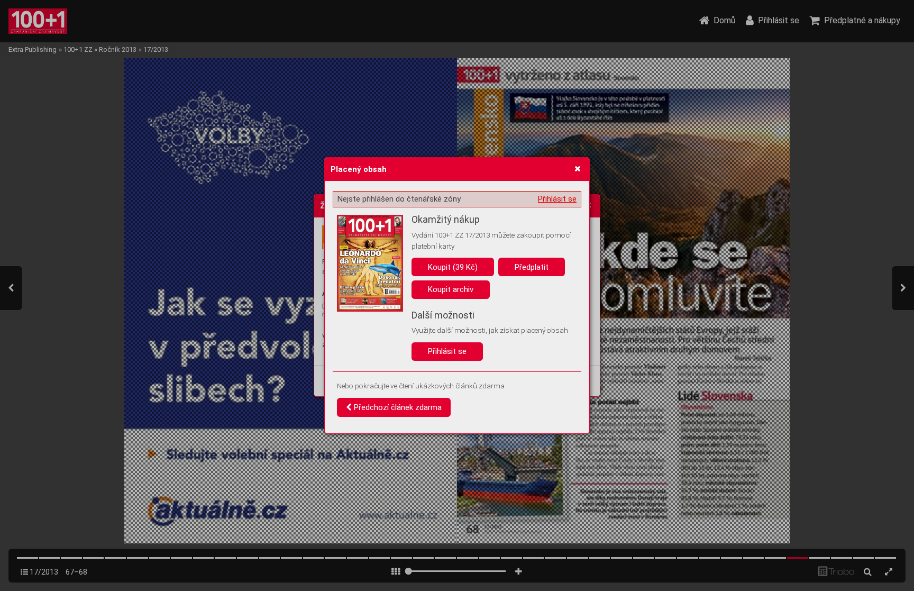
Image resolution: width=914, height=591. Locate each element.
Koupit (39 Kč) (453, 267)
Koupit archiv (450, 289)
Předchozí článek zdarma (397, 407)
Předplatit (532, 267)
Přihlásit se (557, 199)
